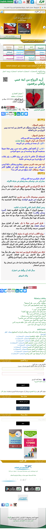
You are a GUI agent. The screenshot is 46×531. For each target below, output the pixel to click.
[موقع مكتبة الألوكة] (40, 58)
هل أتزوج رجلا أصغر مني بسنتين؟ (35, 320)
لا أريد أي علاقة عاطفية (38, 336)
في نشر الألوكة (23, 407)
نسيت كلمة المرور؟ (40, 381)
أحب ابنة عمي (41, 307)
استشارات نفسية (31, 65)
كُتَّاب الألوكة (22, 461)
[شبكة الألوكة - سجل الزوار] (29, 8)
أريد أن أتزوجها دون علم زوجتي (35, 353)
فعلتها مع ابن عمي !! (39, 309)
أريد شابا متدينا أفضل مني (37, 351)
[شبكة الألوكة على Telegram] (32, 2)
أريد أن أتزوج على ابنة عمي (36, 324)
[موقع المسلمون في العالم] (19, 53)
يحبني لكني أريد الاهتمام (37, 338)
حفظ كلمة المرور (37, 379)
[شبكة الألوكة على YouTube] (24, 2)
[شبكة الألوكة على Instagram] (28, 2)
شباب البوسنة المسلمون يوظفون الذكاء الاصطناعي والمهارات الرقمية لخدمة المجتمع (23, 475)
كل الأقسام (40, 65)
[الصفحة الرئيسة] (45, 8)
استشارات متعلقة (17, 96)
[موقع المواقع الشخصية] (8, 53)
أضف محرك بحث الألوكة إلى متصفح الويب (23, 520)
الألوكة (9, 517)
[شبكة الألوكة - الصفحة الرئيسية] (36, 8)
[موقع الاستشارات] (30, 53)
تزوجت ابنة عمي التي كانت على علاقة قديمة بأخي (29, 322)
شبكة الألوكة (41, 71)
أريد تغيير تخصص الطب (38, 340)
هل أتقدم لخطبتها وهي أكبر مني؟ (35, 305)
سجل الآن (4, 391)
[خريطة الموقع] (43, 8)
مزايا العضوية (33, 391)
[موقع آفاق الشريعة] (30, 48)
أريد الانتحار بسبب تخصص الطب (35, 343)
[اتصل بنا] (7, 8)
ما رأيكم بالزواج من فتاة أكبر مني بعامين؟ (32, 318)
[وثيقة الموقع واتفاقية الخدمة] (18, 8)
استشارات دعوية (22, 65)
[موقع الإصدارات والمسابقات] (19, 58)
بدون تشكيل (11, 109)
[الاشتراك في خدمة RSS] (40, 8)
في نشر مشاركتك (23, 401)
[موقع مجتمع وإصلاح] (8, 48)
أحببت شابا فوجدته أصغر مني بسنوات (33, 316)
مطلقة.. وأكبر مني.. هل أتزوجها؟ (35, 303)
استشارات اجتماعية (11, 65)
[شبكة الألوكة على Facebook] (16, 2)
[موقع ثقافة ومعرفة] (19, 48)
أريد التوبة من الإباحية (39, 345)
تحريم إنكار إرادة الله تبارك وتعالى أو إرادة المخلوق (29, 332)
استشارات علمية (40, 68)
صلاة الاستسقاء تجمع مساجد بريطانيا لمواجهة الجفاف (23, 471)
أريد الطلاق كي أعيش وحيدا (36, 349)
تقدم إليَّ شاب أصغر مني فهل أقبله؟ (33, 311)
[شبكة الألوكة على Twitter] (20, 2)
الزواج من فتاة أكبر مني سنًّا (36, 314)
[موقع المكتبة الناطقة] (30, 58)
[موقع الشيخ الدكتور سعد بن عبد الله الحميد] (23, 18)
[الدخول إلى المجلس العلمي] (32, 41)
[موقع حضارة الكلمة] (40, 53)
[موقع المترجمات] (8, 58)
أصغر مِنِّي (42, 301)
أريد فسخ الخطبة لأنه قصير (37, 347)
